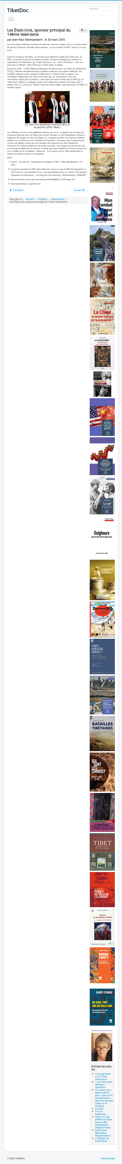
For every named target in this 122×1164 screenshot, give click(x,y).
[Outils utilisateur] (83, 30)
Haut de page (108, 1158)
